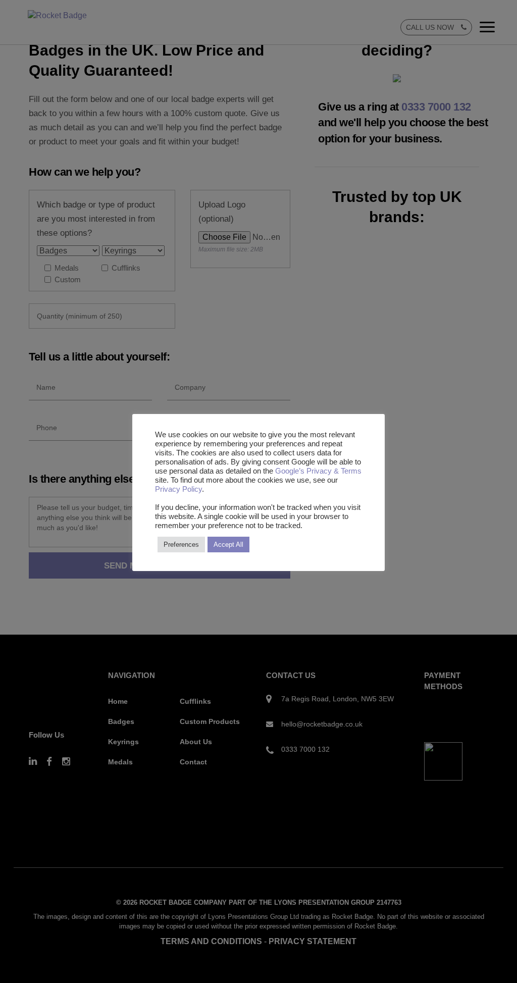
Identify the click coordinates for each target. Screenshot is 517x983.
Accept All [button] (228, 544)
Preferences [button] (181, 544)
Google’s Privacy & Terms (318, 471)
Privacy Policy (178, 489)
